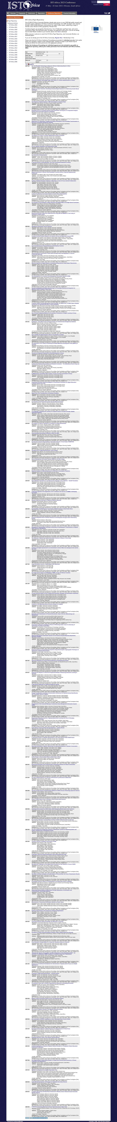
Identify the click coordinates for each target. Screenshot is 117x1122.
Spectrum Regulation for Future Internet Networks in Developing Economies (50, 660)
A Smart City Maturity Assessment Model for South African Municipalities (49, 193)
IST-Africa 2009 (13, 55)
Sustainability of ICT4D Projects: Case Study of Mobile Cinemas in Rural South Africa (52, 508)
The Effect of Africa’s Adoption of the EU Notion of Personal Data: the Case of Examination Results (56, 874)
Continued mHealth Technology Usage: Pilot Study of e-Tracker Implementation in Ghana (53, 80)
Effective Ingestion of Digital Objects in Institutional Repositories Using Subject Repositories (54, 263)
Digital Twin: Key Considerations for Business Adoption (45, 393)
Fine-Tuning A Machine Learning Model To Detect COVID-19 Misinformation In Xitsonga (53, 819)
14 (38, 1118)
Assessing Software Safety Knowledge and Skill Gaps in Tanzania (47, 921)
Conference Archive (12, 23)
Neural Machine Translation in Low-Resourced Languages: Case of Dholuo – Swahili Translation (55, 480)
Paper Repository (12, 21)
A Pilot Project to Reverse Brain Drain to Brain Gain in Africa (46, 757)
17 (42, 1118)
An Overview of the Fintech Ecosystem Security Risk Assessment (47, 401)
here (59, 31)
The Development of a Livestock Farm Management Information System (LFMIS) (51, 276)
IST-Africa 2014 (13, 43)
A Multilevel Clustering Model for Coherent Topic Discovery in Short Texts (49, 1106)
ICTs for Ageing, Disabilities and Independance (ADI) (44, 146)
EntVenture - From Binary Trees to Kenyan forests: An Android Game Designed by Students (54, 321)
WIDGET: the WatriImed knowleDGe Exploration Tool (44, 1069)
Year (26, 64)
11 (34, 1118)
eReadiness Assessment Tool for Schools (42, 226)
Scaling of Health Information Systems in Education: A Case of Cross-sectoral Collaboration (54, 180)
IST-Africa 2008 (13, 57)
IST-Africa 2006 (13, 61)
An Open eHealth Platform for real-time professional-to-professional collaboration (51, 777)
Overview (13, 13)
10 (33, 1118)
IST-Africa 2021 (13, 27)
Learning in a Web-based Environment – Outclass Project (45, 973)
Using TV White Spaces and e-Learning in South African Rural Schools (49, 799)
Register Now (58, 37)
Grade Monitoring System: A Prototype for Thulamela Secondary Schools (49, 1081)
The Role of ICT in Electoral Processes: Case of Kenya (45, 450)
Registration (41, 13)
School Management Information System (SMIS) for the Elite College (48, 459)
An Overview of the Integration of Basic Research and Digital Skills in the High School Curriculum (55, 202)
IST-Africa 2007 (13, 59)
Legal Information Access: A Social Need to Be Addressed (46, 564)
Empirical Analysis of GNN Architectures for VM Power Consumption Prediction (51, 471)
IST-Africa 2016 (13, 38)
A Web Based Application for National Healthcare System (45, 684)
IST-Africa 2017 (13, 36)
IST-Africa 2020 (13, 29)
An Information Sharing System (39, 154)
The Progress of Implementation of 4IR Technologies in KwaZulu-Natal (49, 101)
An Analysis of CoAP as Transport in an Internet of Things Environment (49, 423)
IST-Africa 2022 (13, 25)
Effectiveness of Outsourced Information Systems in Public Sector (48, 902)
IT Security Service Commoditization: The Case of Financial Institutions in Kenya (51, 162)
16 (41, 1118)
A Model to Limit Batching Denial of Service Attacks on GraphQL (47, 604)
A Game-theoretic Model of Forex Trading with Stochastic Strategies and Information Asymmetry (55, 593)
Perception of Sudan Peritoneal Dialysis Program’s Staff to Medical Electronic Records (52, 932)
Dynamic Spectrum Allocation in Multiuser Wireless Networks (46, 500)
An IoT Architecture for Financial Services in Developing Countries (48, 245)
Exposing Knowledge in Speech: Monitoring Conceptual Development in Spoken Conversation (54, 746)
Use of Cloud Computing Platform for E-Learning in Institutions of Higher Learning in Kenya (54, 313)
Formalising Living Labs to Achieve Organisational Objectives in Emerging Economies (52, 983)
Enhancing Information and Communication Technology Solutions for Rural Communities (53, 764)
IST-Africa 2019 (13, 32)
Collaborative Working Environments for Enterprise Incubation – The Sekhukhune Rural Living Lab (55, 363)
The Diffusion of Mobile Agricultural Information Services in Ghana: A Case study (51, 538)
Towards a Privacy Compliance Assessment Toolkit (44, 841)
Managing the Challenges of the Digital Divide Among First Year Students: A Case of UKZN (53, 864)
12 (36, 1118)
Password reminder (98, 4)
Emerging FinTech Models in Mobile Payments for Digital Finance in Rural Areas (51, 1028)
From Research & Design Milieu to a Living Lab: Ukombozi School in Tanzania (50, 942)
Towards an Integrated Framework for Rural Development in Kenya (48, 353)
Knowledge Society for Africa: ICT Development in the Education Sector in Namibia (52, 881)
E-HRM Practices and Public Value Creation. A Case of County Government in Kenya (52, 373)
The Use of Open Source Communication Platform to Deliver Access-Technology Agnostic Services (56, 790)
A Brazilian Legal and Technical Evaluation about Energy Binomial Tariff (49, 854)
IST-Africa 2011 (13, 50)
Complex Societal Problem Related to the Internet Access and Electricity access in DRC (53, 236)
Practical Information (69, 13)
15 (40, 1118)
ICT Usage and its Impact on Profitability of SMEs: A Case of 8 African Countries (51, 572)
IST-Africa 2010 (13, 52)
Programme (22, 13)
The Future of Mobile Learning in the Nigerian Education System (47, 1009)
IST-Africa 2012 (13, 48)
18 (44, 1118)
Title (33, 64)
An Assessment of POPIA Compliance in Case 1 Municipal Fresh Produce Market (51, 1019)
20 (47, 1118)
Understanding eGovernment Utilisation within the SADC (45, 433)
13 (37, 1118)
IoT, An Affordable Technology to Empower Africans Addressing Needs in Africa (51, 66)
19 (45, 1118)
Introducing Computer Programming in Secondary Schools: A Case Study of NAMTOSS (53, 441)
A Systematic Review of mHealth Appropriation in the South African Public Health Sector (53, 737)
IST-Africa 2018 (13, 34)
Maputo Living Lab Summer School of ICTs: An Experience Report (48, 998)
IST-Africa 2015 (13, 41)
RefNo (30, 64)
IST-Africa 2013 (13, 45)
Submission (31, 13)
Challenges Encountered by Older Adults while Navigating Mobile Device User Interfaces (53, 808)
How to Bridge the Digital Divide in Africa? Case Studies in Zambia (48, 334)
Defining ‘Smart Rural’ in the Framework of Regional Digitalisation (47, 910)
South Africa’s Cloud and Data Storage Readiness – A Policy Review (48, 727)
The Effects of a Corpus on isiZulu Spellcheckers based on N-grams (48, 135)
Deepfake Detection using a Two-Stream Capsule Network (46, 1037)
